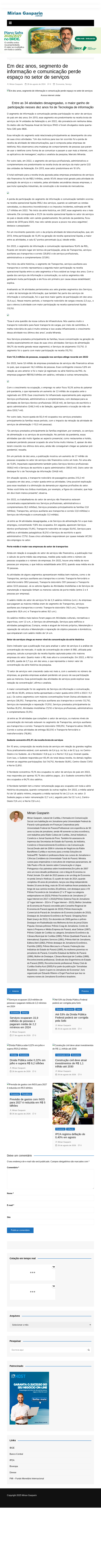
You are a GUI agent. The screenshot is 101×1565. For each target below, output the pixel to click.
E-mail (10, 1205)
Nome (10, 1193)
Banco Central (16, 1454)
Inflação (70, 1129)
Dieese (13, 1472)
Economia (60, 84)
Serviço (68, 84)
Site (9, 1217)
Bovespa (14, 1466)
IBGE (12, 1448)
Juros (79, 1009)
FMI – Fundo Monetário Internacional (27, 1478)
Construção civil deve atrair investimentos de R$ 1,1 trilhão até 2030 (71, 1063)
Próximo (85, 991)
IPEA (12, 1460)
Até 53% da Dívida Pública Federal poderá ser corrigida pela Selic (71, 1017)
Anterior (15, 991)
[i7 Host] (29, 1398)
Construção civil (63, 1055)
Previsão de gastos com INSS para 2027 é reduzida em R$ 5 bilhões (27, 1102)
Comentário (13, 1167)
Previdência (26, 1094)
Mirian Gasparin (16, 84)
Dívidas (59, 1009)
